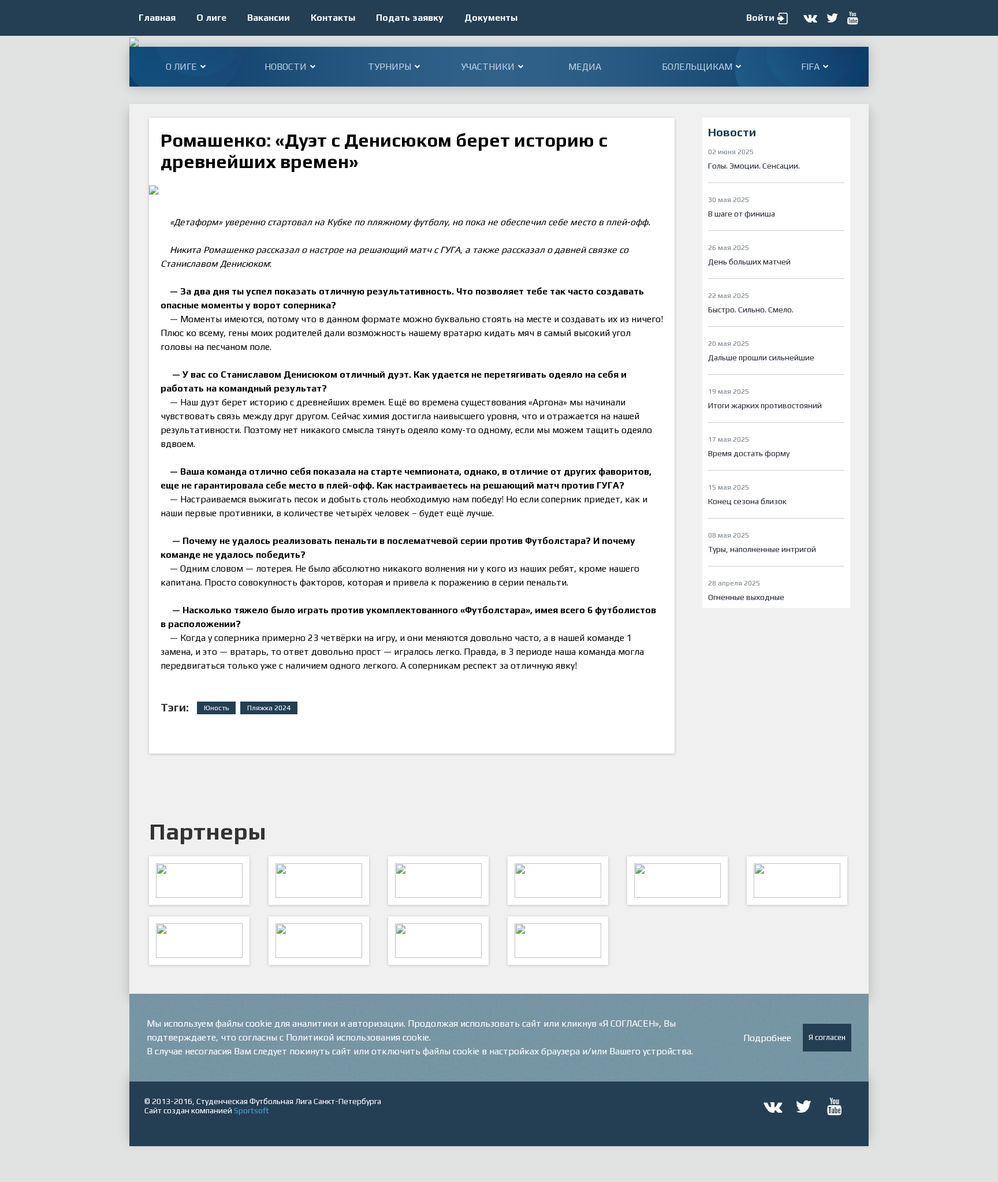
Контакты (333, 17)
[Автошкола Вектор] (797, 880)
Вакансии (268, 17)
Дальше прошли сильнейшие (761, 357)
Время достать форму (749, 453)
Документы (490, 17)
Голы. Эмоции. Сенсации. (754, 165)
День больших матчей (749, 261)
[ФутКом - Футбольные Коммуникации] (558, 940)
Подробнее (767, 1037)
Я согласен (827, 1037)
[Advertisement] (776, 700)
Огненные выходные (746, 597)
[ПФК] (558, 880)
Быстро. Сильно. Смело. (751, 309)
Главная (157, 17)
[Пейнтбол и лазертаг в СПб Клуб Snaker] (319, 940)
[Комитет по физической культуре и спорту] (199, 880)
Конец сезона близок (747, 501)
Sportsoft (251, 1110)
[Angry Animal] (677, 880)
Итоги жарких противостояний (765, 405)
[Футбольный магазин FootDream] (199, 940)
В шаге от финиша (741, 213)
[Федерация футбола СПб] (319, 880)
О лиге (211, 17)
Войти (760, 17)
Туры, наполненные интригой (762, 549)
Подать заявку (410, 17)
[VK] (438, 940)
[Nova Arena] (438, 880)
